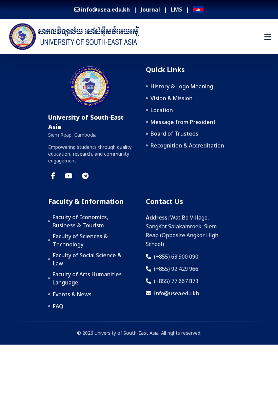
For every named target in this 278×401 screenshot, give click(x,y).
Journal (150, 9)
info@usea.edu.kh (176, 293)
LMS (176, 9)
